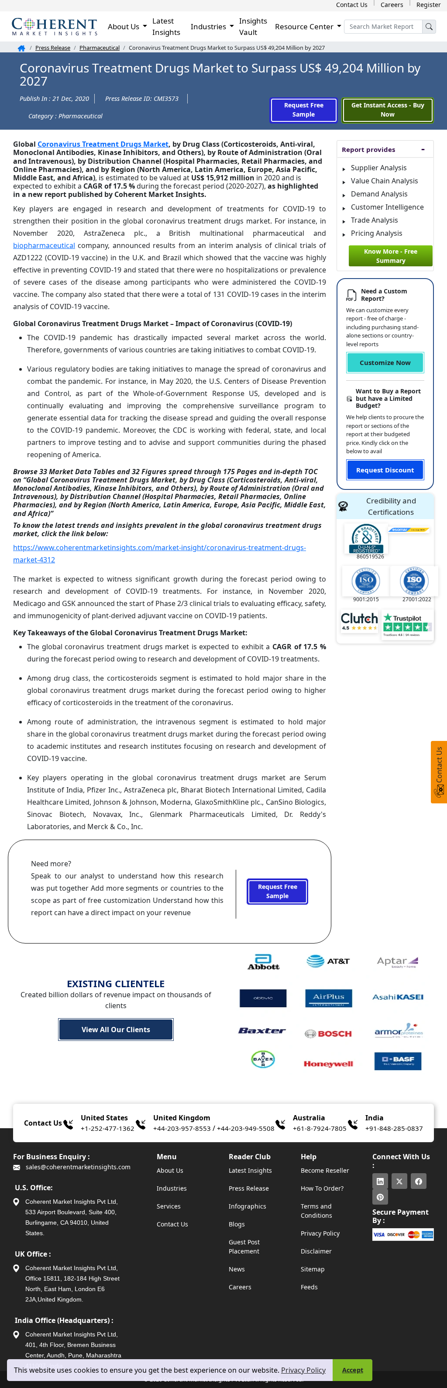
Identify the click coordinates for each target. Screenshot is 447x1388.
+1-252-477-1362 (107, 1128)
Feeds (309, 1287)
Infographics (247, 1206)
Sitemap (313, 1269)
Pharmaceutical (99, 48)
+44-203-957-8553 (182, 1128)
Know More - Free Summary (390, 256)
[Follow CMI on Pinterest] (380, 1197)
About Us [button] (124, 26)
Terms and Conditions (316, 1210)
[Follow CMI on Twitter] (399, 1181)
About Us (170, 1170)
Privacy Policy (303, 1370)
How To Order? (322, 1188)
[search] (429, 27)
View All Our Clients (116, 1029)
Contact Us (352, 4)
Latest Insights (166, 26)
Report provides (368, 149)
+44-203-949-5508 (246, 1128)
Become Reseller (325, 1170)
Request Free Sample (303, 109)
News (237, 1269)
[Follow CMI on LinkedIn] (380, 1181)
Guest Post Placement (244, 1246)
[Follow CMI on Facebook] (418, 1181)
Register (428, 4)
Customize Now (385, 362)
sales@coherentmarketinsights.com (77, 1167)
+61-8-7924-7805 (320, 1128)
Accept (352, 1370)
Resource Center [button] (305, 26)
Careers (392, 4)
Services (169, 1206)
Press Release (52, 48)
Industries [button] (209, 26)
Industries (172, 1188)
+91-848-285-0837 (394, 1128)
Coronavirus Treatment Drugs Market (103, 144)
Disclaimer (316, 1251)
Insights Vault (253, 26)
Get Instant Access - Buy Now (387, 109)
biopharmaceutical (44, 245)
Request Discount (385, 469)
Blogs (237, 1224)
